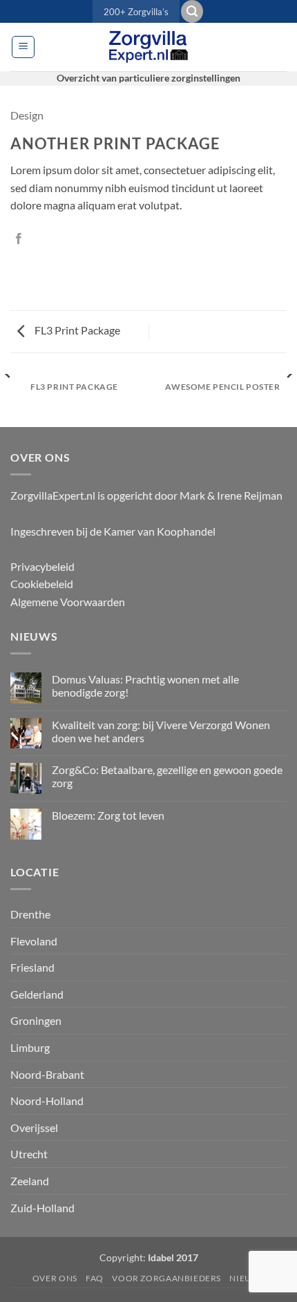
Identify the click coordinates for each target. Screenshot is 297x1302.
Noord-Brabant (47, 1074)
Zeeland (29, 1180)
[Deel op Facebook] (18, 239)
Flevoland (33, 940)
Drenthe (30, 914)
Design (27, 115)
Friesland (32, 967)
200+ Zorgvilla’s (136, 11)
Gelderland (37, 994)
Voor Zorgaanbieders (166, 1278)
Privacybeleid (42, 566)
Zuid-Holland (42, 1207)
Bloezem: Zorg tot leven (108, 815)
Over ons (54, 1278)
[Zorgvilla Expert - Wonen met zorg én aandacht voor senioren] (148, 47)
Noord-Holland (47, 1100)
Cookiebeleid (41, 583)
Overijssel (34, 1127)
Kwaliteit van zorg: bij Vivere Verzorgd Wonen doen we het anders (161, 731)
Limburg (30, 1047)
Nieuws (247, 1278)
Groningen (35, 1020)
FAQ (95, 1278)
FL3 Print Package (76, 330)
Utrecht (29, 1153)
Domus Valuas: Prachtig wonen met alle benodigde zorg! (145, 685)
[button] (192, 11)
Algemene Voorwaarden (67, 601)
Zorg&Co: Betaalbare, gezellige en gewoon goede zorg (167, 776)
